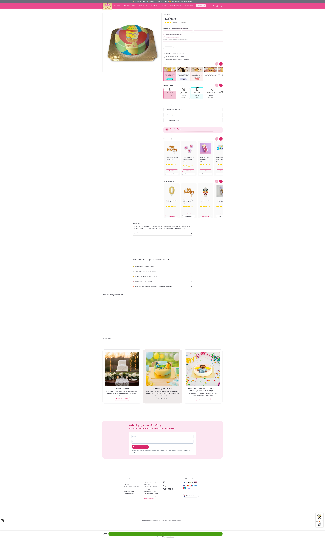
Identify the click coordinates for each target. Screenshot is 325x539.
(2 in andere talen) (181, 22)
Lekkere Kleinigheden (175, 5)
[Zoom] (131, 42)
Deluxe (164, 5)
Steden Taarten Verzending (131, 486)
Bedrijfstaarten (201, 5)
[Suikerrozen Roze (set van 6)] (205, 154)
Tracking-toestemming (150, 496)
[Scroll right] (221, 139)
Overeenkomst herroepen (151, 498)
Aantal (165, 44)
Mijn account (127, 496)
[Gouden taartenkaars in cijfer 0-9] (171, 196)
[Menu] (322, 514)
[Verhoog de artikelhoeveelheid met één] (172, 48)
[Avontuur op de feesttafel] (162, 369)
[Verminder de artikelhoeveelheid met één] (165, 48)
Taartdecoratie (189, 5)
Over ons (126, 489)
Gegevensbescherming (150, 491)
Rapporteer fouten (129, 491)
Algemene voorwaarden (150, 482)
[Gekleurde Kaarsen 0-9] (205, 196)
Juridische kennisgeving (150, 486)
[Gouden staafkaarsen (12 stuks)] (222, 196)
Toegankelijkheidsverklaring (151, 493)
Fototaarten (117, 5)
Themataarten (154, 5)
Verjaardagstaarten (129, 5)
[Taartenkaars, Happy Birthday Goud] (171, 154)
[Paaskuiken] (111, 313)
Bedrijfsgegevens (148, 489)
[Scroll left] (216, 139)
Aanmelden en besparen (140, 447)
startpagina (166, 14)
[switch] (319, 525)
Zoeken (126, 482)
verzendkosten (170, 536)
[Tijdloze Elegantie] (122, 369)
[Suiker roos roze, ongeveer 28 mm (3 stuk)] (188, 155)
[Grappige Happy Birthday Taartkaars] (222, 154)
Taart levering (128, 484)
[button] (2, 520)
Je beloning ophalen (129, 493)
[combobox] (284, 251)
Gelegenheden (143, 5)
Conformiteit (147, 484)
